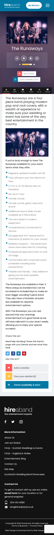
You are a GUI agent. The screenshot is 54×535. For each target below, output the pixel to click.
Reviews (47, 92)
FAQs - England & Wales (17, 453)
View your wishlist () (24, 376)
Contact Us (10, 464)
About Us (9, 437)
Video (23, 92)
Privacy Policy (36, 526)
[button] (17, 58)
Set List (39, 92)
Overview (6, 92)
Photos (31, 92)
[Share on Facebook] (13, 353)
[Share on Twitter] (8, 353)
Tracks (14, 92)
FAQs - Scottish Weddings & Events (23, 448)
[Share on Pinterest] (24, 353)
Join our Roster (12, 442)
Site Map (9, 469)
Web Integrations (41, 530)
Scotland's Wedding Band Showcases (24, 474)
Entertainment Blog (15, 458)
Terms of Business (19, 526)
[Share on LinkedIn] (18, 353)
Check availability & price (28, 80)
